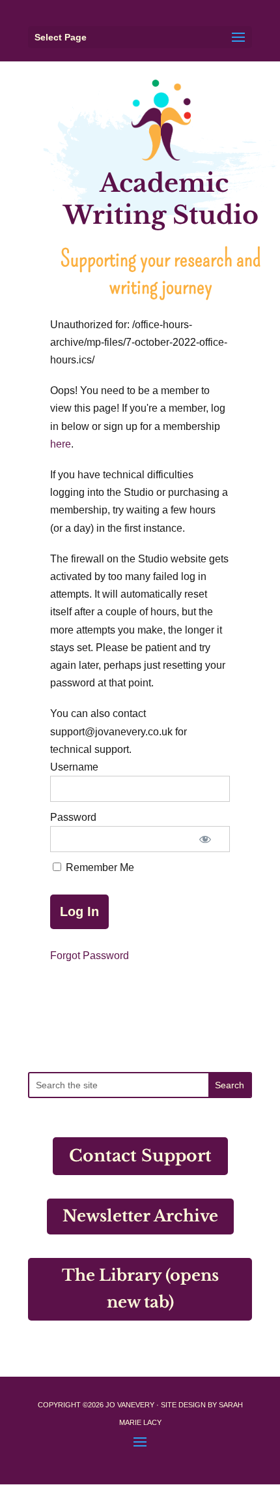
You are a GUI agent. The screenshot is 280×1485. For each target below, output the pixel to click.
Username (74, 767)
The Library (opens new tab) (140, 1288)
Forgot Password (89, 955)
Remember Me (98, 867)
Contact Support (140, 1156)
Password (73, 817)
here (60, 444)
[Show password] (205, 839)
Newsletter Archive (140, 1215)
